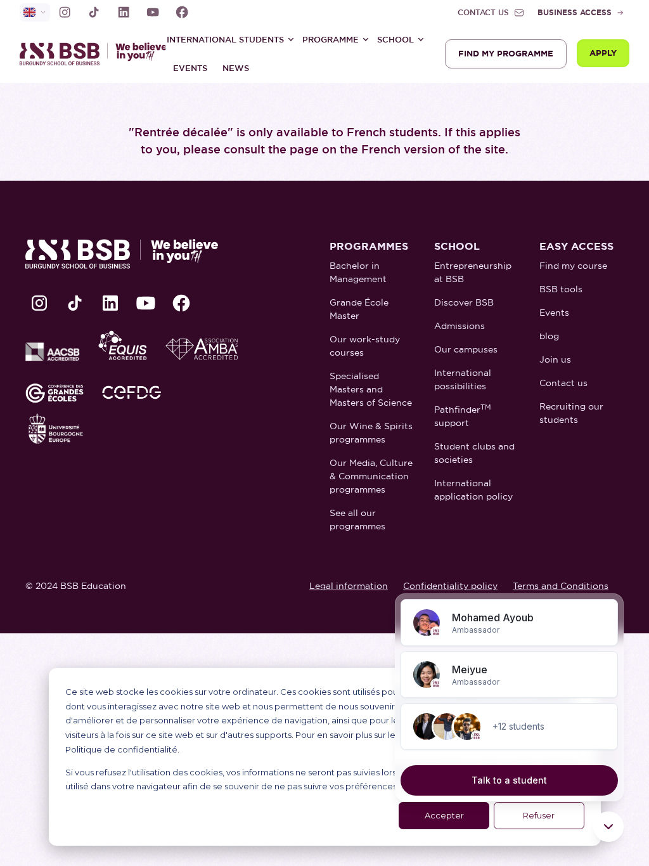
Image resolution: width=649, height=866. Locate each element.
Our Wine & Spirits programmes (371, 432)
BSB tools (560, 289)
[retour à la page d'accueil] (83, 53)
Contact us (563, 383)
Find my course (573, 265)
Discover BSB (464, 302)
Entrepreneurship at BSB (472, 272)
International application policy (473, 489)
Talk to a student (509, 780)
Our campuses (466, 349)
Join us (555, 359)
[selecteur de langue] (35, 12)
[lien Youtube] (153, 12)
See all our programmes (357, 519)
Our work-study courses (365, 345)
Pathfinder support (462, 416)
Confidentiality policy (450, 585)
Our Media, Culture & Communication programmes (371, 476)
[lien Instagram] (65, 12)
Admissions (459, 326)
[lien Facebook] (182, 12)
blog (549, 336)
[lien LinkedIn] (124, 12)
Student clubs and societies (474, 453)
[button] (230, 39)
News (235, 68)
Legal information (348, 585)
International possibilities (462, 379)
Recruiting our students (571, 413)
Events (190, 68)
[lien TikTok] (94, 12)
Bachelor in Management (358, 272)
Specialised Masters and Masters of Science (371, 389)
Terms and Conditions (560, 585)
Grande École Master (359, 309)
